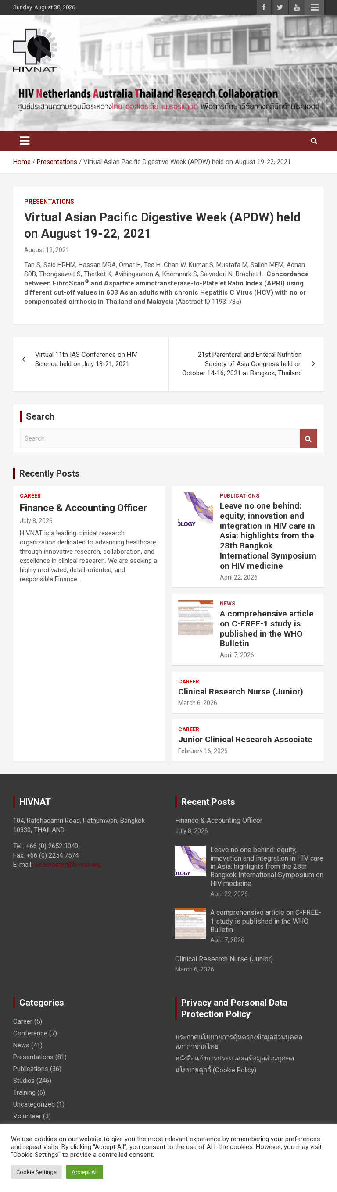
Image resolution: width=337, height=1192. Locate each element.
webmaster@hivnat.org (67, 864)
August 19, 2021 (46, 249)
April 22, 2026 (239, 577)
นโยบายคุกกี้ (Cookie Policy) (215, 1070)
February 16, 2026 (203, 750)
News (227, 604)
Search (308, 438)
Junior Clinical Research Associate (245, 739)
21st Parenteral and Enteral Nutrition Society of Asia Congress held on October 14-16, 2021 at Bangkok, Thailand (242, 364)
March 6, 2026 (197, 702)
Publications (239, 496)
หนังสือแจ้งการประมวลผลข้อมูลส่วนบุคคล (234, 1058)
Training (24, 1092)
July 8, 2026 (36, 520)
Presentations (49, 201)
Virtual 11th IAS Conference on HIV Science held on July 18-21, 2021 (86, 359)
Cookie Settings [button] (36, 1172)
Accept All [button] (85, 1172)
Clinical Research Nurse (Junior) (240, 692)
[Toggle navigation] (24, 141)
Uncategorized (34, 1104)
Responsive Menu (314, 7)
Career (30, 496)
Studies (24, 1081)
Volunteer (27, 1116)
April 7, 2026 (237, 654)
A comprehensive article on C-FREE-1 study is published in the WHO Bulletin (267, 628)
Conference (30, 1033)
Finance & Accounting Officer (83, 507)
